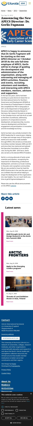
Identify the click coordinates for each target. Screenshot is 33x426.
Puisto (14, 364)
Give (23, 3)
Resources (6, 391)
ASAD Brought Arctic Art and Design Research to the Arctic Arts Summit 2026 (18, 236)
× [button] (31, 393)
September (23, 11)
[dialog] (16, 409)
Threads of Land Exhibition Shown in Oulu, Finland (17, 297)
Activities (7, 388)
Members (5, 385)
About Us (6, 381)
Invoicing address (7, 334)
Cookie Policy (6, 373)
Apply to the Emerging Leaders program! (15, 267)
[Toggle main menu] (30, 3)
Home (3, 11)
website (13, 186)
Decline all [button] (24, 418)
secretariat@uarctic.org (11, 338)
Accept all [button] (8, 418)
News (9, 11)
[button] (16, 423)
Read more (9, 241)
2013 (15, 11)
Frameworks (15, 366)
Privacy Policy (6, 370)
